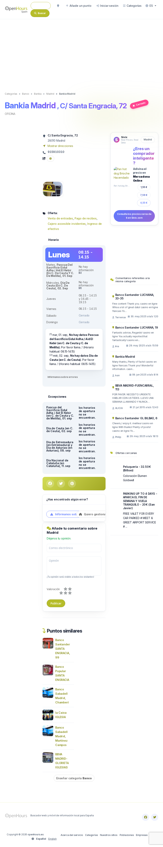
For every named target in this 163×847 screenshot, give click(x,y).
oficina (10, 113)
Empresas (142, 835)
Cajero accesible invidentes (67, 223)
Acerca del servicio (72, 835)
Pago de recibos (86, 218)
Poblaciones (127, 835)
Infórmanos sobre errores (63, 376)
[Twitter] (154, 817)
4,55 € (143, 202)
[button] (151, 6)
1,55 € (143, 187)
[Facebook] (145, 817)
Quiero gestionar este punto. (103, 514)
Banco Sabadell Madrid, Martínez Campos (61, 736)
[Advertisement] (81, 51)
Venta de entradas (60, 218)
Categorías (91, 835)
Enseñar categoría (74, 778)
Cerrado (141, 104)
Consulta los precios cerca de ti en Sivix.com (134, 215)
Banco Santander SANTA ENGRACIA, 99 (62, 648)
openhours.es (36, 834)
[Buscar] (58, 6)
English (52, 838)
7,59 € (143, 194)
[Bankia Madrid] (52, 188)
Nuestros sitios (108, 835)
